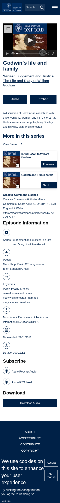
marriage (33, 297)
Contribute (30, 444)
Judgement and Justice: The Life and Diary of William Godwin (29, 80)
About (30, 432)
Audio (15, 99)
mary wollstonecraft (14, 297)
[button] (30, 40)
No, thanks (51, 475)
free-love (25, 302)
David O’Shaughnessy (30, 264)
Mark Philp (9, 264)
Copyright (30, 450)
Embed (43, 99)
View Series (10, 144)
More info (6, 501)
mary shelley (10, 302)
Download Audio (30, 403)
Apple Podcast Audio (24, 371)
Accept (51, 462)
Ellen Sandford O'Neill (16, 268)
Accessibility (30, 438)
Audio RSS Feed (22, 382)
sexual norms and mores (17, 293)
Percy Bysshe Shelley (16, 288)
